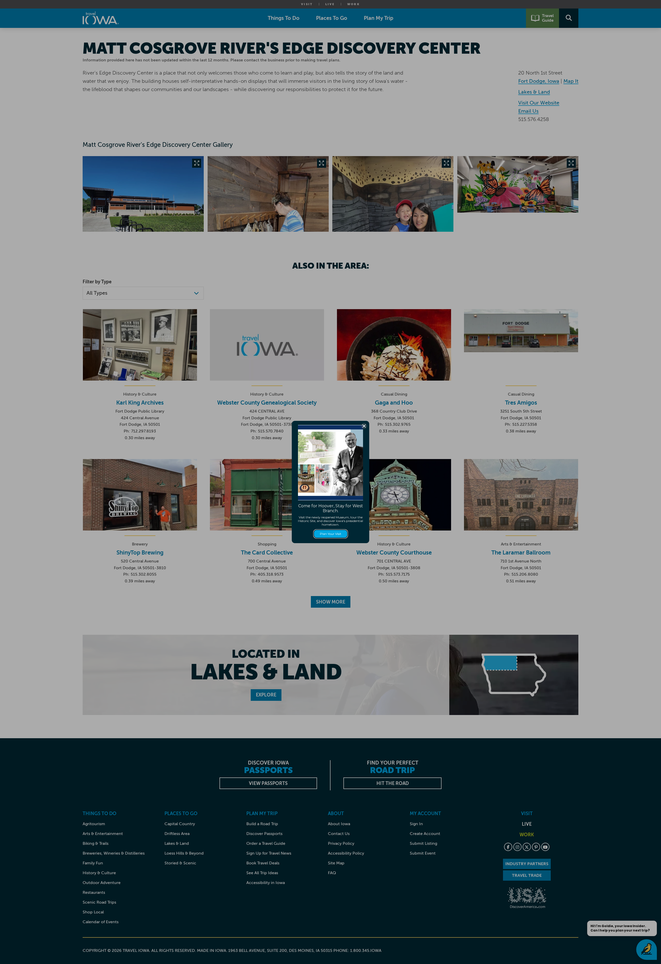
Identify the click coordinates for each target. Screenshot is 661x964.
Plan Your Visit (330, 534)
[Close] (364, 426)
